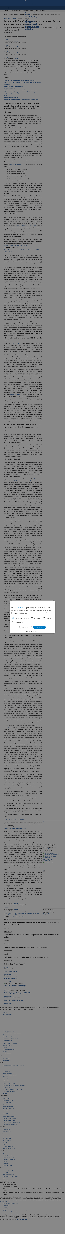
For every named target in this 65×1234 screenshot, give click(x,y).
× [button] (53, 602)
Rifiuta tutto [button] (25, 627)
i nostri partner (19, 607)
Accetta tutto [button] (39, 627)
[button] (32, 631)
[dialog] (32, 617)
